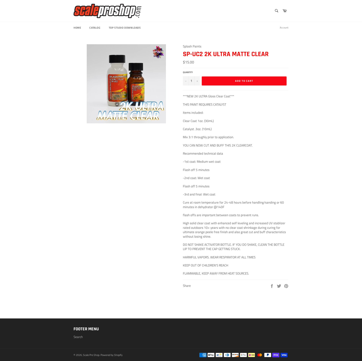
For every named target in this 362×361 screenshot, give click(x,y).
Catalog (94, 28)
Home (77, 28)
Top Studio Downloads (125, 28)
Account (284, 27)
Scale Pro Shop (91, 355)
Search (78, 336)
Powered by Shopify (111, 355)
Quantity (188, 72)
